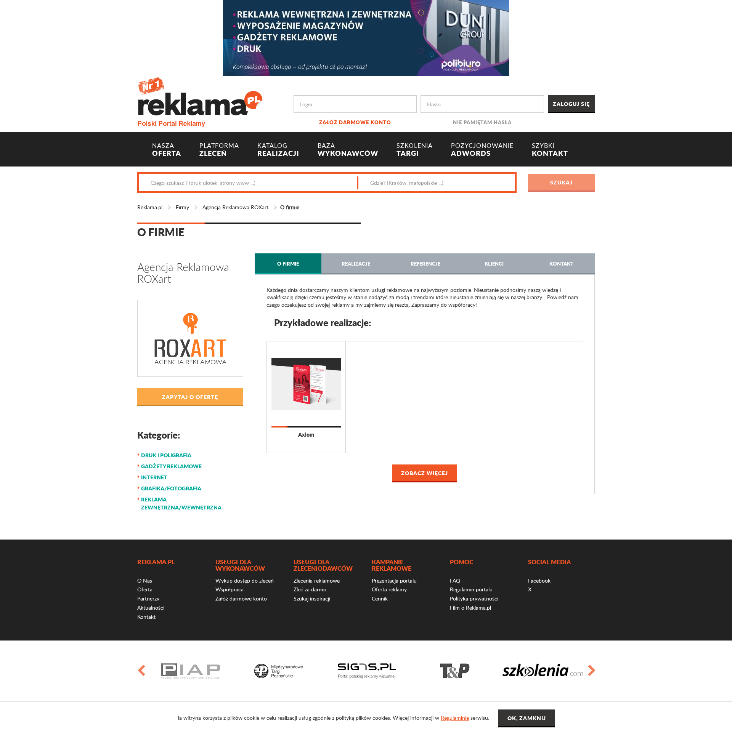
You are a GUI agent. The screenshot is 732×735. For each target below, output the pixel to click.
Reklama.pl (149, 207)
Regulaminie (455, 717)
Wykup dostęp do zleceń (244, 580)
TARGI (414, 149)
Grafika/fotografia (171, 488)
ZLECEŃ (219, 149)
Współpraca (229, 589)
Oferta (144, 589)
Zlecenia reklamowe (317, 580)
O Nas (144, 580)
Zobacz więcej (424, 473)
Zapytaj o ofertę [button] (190, 396)
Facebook (539, 580)
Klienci (494, 263)
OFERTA (166, 149)
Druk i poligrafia (166, 455)
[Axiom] (306, 383)
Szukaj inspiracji (312, 598)
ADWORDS (482, 149)
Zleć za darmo (310, 589)
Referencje (425, 263)
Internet (154, 477)
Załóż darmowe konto (355, 122)
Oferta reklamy (389, 589)
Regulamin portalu (471, 589)
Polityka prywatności (474, 598)
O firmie (288, 263)
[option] (190, 671)
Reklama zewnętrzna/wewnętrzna (181, 503)
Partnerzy (148, 598)
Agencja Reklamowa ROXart (235, 207)
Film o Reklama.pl (470, 607)
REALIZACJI (278, 149)
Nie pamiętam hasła (482, 122)
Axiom (306, 434)
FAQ (455, 580)
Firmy (182, 207)
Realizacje (356, 263)
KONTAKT (550, 149)
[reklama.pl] (200, 100)
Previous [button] (140, 671)
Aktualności (150, 607)
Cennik (380, 598)
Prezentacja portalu (394, 580)
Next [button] (591, 671)
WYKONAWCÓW (348, 149)
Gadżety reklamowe (171, 466)
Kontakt (561, 263)
